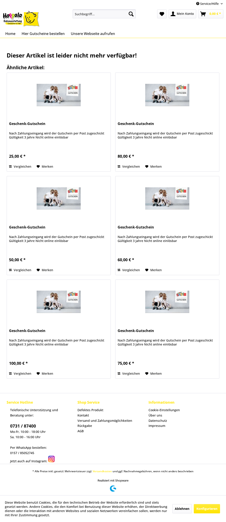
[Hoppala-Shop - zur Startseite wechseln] (21, 18)
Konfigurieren (206, 509)
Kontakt (83, 415)
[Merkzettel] (162, 14)
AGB (80, 431)
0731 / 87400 (23, 426)
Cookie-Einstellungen (164, 410)
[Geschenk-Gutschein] (58, 95)
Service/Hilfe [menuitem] (209, 4)
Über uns (155, 415)
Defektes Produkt (90, 410)
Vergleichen (22, 166)
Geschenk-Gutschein (27, 123)
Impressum (157, 426)
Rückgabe (84, 426)
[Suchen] (131, 14)
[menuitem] (104, 14)
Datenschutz (158, 420)
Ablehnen (182, 509)
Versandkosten (102, 471)
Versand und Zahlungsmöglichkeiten (104, 420)
